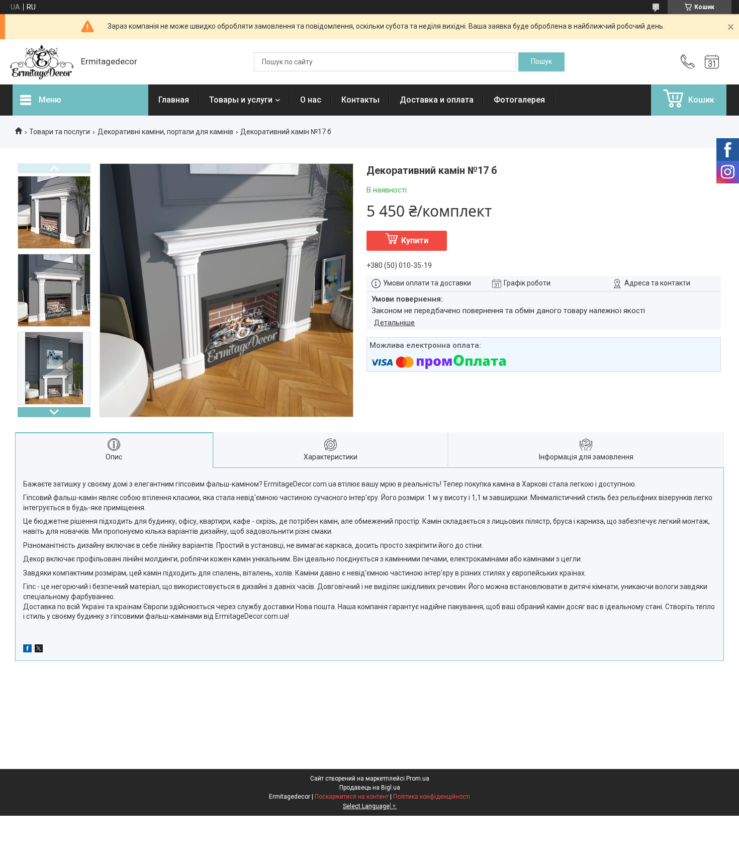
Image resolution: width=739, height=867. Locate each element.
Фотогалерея (519, 100)
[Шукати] (541, 61)
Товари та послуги (59, 132)
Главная (173, 100)
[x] (39, 650)
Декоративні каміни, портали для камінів (165, 132)
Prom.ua (417, 778)
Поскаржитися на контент (352, 796)
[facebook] (27, 650)
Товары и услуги (240, 100)
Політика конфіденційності (431, 796)
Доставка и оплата (437, 100)
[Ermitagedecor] (41, 62)
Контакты (360, 100)
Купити (414, 240)
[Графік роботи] (712, 62)
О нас (310, 100)
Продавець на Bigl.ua (369, 787)
